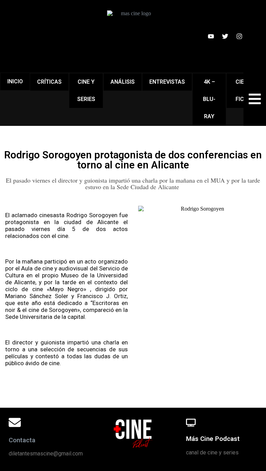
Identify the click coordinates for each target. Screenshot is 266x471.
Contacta (22, 440)
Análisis (122, 81)
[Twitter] (225, 36)
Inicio (15, 81)
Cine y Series (86, 90)
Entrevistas (167, 81)
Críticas (49, 81)
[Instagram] (239, 36)
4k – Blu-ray (209, 99)
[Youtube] (211, 36)
